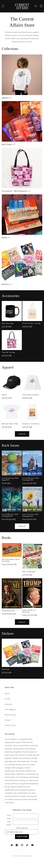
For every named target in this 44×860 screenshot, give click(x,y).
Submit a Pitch (10, 725)
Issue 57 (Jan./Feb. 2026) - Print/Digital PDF (30, 515)
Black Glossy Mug (7, 323)
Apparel (5, 98)
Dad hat (4, 395)
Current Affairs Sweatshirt (30, 395)
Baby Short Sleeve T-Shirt (10, 424)
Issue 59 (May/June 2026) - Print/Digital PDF (31, 479)
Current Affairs (18, 855)
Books (4, 237)
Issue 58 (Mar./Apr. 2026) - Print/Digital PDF (10, 515)
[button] (3, 6)
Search (7, 693)
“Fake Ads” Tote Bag (8, 352)
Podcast (8, 720)
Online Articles (10, 715)
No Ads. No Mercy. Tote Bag (31, 323)
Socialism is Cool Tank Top (30, 424)
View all (22, 434)
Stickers (5, 284)
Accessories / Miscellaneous (14, 191)
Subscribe (8, 704)
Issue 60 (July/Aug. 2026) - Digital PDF (10, 479)
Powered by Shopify (28, 855)
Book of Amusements (29, 571)
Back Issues (7, 144)
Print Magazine (10, 709)
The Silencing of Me (8, 611)
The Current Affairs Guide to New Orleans (11, 560)
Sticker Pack (6, 669)
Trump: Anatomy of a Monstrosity (29, 611)
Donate (7, 699)
